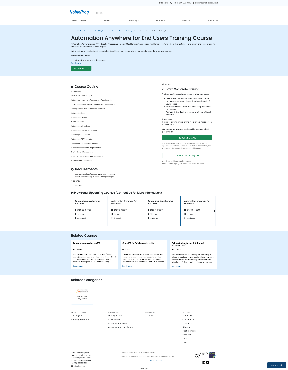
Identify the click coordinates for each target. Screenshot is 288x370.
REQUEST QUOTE (81, 68)
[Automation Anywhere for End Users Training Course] (81, 12)
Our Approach (115, 315)
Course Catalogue (78, 20)
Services (160, 20)
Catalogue (76, 315)
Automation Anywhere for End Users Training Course (152, 31)
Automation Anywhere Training (121, 31)
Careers (186, 334)
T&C (184, 342)
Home (74, 31)
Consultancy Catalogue (120, 327)
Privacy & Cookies (156, 360)
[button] (214, 211)
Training (106, 20)
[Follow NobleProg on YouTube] (207, 362)
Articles (149, 315)
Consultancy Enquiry (119, 323)
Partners (187, 323)
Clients (186, 327)
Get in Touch (276, 365)
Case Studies (115, 319)
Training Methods (80, 319)
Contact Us (213, 20)
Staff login (144, 369)
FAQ (184, 338)
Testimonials (189, 331)
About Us (186, 20)
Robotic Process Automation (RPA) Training (93, 31)
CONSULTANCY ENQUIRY (187, 155)
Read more (76, 63)
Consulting (133, 20)
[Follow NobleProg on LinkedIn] (203, 362)
